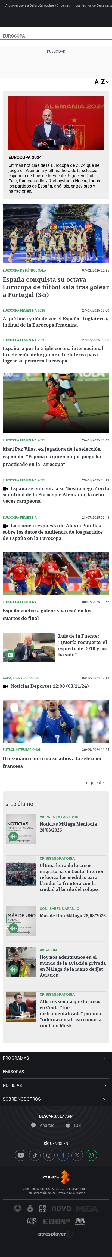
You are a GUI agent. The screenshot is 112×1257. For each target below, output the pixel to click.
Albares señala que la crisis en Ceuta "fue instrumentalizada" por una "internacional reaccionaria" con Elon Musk (72, 1013)
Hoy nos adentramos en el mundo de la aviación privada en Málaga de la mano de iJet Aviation (73, 966)
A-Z (100, 81)
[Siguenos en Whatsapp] (91, 1155)
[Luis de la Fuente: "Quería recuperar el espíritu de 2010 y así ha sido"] (29, 647)
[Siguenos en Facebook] (63, 1155)
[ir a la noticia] (21, 829)
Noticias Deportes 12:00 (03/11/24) (50, 686)
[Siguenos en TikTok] (35, 1155)
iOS (77, 1125)
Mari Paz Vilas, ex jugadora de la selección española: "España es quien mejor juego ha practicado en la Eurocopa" (52, 456)
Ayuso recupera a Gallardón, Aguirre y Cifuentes (37, 5)
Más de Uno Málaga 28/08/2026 (73, 916)
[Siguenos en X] (77, 1155)
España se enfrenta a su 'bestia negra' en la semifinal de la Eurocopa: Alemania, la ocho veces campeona (56, 494)
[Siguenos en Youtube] (20, 1155)
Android (47, 1125)
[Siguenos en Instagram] (49, 1155)
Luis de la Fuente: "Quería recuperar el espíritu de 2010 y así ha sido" (82, 645)
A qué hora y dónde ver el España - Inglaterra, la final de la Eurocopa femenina (55, 321)
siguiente (95, 782)
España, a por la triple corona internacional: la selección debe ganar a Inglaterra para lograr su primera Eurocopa (54, 354)
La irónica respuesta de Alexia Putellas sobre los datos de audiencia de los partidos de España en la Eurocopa (53, 532)
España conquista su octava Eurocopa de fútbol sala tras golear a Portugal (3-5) (56, 287)
